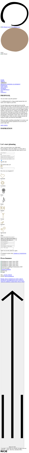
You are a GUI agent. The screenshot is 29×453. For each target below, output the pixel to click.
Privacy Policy (21, 281)
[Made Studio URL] (4, 451)
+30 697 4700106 (7, 275)
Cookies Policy (14, 281)
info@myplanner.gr (9, 276)
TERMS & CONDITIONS (19, 253)
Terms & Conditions (5, 281)
